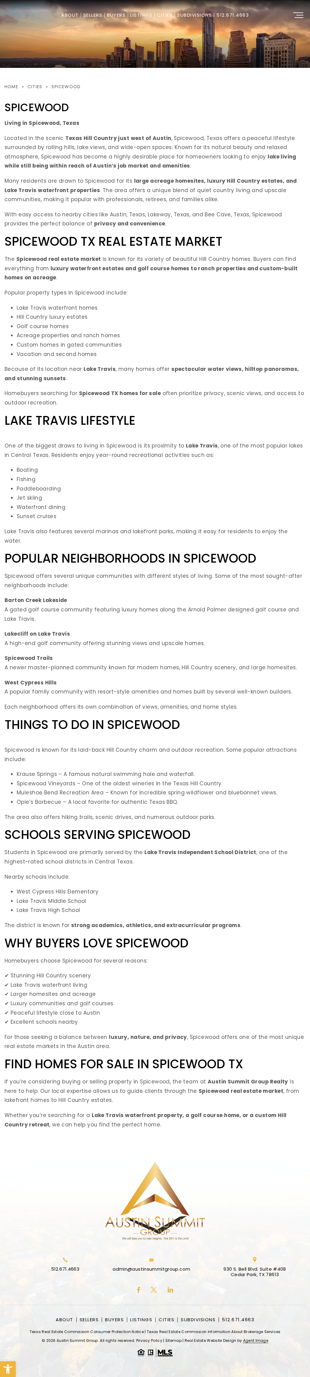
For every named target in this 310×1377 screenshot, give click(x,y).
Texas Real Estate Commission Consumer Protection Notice (87, 1331)
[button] (8, 1369)
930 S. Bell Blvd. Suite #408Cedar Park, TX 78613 (254, 1271)
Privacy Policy (149, 1340)
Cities (165, 15)
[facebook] (138, 1290)
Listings (141, 15)
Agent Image (255, 1340)
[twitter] (154, 1290)
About (70, 15)
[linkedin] (170, 1290)
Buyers (116, 15)
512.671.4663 (232, 15)
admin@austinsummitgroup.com (151, 1269)
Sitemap (173, 1340)
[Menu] (298, 15)
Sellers (93, 15)
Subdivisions (194, 15)
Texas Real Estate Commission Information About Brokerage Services (214, 1331)
